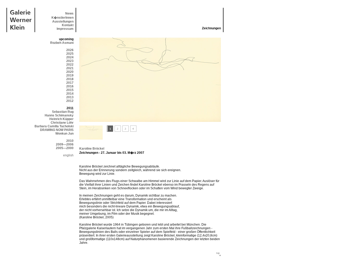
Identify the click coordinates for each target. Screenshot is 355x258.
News (69, 13)
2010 (70, 141)
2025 (70, 53)
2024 (70, 57)
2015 (70, 90)
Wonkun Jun (64, 133)
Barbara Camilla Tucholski (54, 126)
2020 (70, 72)
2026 (70, 50)
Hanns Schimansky (59, 115)
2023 (70, 61)
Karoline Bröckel (91, 148)
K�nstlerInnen (62, 17)
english (68, 155)
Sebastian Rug (63, 112)
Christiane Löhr (62, 122)
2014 (70, 93)
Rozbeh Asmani (62, 43)
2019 (70, 75)
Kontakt (68, 25)
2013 (70, 97)
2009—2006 (65, 144)
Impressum (65, 29)
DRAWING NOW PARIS (57, 130)
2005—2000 (65, 148)
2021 (70, 68)
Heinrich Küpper (61, 119)
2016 (70, 86)
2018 (70, 79)
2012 (70, 101)
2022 (70, 64)
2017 (70, 83)
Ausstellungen (63, 21)
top (218, 253)
